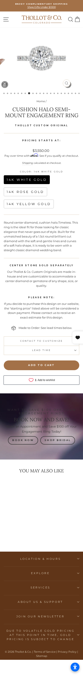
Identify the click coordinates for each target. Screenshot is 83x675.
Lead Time (41, 350)
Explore (40, 573)
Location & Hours (40, 558)
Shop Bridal (57, 440)
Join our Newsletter (40, 616)
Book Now (23, 440)
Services (40, 587)
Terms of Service (45, 651)
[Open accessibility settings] (75, 667)
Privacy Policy (67, 651)
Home (41, 101)
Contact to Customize (41, 340)
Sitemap (41, 656)
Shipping (27, 162)
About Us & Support (40, 601)
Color (41, 172)
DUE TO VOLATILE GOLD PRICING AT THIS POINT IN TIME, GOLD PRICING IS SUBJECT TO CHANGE (40, 635)
